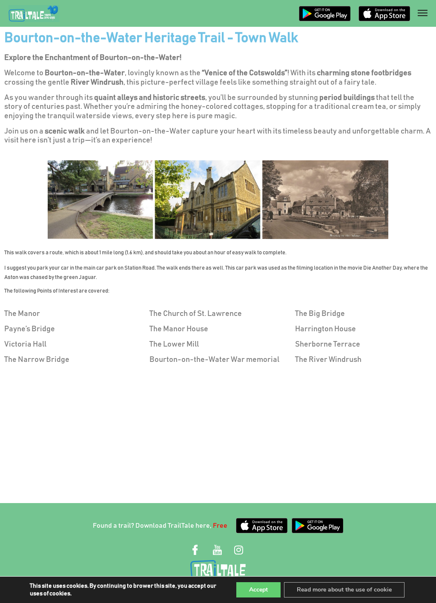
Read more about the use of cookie (344, 590)
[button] (421, 13)
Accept (258, 590)
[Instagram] (238, 550)
